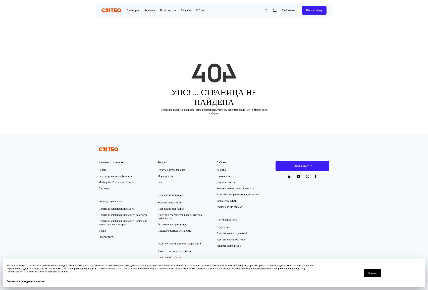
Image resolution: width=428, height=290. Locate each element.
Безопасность (106, 236)
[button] (266, 10)
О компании (224, 176)
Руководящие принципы (172, 224)
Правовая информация (171, 208)
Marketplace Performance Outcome (117, 182)
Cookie (102, 230)
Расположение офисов (229, 206)
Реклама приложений (229, 245)
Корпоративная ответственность (235, 188)
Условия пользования (170, 202)
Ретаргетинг (224, 227)
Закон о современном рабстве (174, 251)
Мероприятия (165, 176)
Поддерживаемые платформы (175, 230)
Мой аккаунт (289, 10)
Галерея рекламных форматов (116, 176)
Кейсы (102, 169)
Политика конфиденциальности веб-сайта (123, 214)
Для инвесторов (226, 182)
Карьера (221, 169)
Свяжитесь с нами (227, 200)
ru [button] (275, 10)
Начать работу (314, 10)
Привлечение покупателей (232, 233)
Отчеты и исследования (171, 169)
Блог (160, 182)
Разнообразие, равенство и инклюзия (238, 194)
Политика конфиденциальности (117, 208)
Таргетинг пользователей (231, 239)
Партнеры (104, 188)
